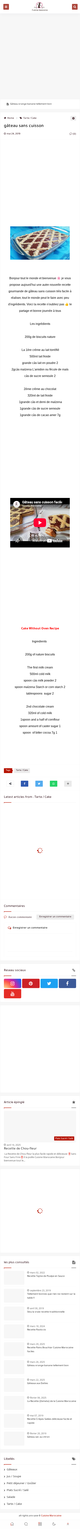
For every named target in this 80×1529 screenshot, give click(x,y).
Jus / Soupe (14, 1476)
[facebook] (67, 983)
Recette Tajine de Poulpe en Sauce (46, 1276)
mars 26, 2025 (37, 1362)
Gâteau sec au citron (38, 1437)
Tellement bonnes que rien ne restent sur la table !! (51, 1296)
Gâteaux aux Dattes (37, 1383)
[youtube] (12, 993)
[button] (24, 784)
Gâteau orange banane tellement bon (31, 104)
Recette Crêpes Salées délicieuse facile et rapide (49, 1421)
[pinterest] (30, 983)
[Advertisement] (40, 56)
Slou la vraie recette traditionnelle (46, 1312)
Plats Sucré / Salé (17, 1490)
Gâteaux (12, 1469)
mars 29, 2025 (37, 1344)
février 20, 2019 (38, 1433)
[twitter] (49, 983)
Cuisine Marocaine (51, 1516)
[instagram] (12, 983)
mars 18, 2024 (37, 1326)
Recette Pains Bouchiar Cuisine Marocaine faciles (50, 1350)
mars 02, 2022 (37, 1272)
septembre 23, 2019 (40, 1290)
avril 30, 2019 (37, 1308)
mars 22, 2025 (37, 1379)
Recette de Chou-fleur (20, 1149)
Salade (11, 1497)
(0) (74, 134)
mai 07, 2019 (36, 1415)
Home (10, 118)
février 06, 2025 (38, 1397)
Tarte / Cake (29, 118)
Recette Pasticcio (36, 1330)
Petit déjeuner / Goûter (21, 1483)
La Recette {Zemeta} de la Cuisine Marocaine (51, 1401)
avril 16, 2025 (14, 1144)
